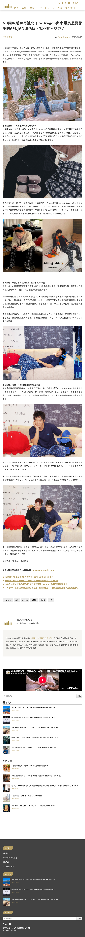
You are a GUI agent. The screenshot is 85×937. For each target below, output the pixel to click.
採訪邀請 (6, 862)
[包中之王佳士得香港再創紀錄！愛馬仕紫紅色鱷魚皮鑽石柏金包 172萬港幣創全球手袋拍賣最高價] (6, 788)
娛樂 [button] (24, 8)
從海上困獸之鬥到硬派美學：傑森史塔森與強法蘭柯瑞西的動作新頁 (35, 737)
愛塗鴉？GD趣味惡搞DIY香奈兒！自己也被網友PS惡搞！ (29, 577)
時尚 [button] (16, 8)
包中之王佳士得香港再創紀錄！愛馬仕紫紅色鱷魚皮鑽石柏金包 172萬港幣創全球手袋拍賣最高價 (45, 786)
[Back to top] (78, 930)
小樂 (50, 600)
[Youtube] (66, 3)
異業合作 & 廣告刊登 (10, 858)
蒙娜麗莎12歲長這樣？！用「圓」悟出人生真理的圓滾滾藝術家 (33, 806)
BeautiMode (64, 37)
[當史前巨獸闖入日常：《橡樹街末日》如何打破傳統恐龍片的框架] (6, 750)
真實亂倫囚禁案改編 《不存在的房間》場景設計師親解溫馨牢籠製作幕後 (37, 776)
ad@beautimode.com (43, 570)
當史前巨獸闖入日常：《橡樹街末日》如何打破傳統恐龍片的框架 (34, 747)
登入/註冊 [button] (70, 8)
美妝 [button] (32, 8)
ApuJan (25, 600)
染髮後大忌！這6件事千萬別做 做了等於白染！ (28, 796)
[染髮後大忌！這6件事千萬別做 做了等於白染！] (6, 798)
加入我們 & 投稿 (8, 867)
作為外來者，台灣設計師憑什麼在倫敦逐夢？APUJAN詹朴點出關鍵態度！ (36, 584)
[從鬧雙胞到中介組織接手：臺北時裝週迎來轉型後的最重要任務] (6, 720)
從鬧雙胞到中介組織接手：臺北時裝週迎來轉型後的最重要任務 (33, 717)
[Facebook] (63, 3)
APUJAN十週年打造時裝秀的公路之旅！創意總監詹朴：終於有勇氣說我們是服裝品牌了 (42, 588)
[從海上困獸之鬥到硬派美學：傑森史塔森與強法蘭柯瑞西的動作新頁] (6, 740)
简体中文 (75, 3)
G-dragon (7, 600)
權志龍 (34, 600)
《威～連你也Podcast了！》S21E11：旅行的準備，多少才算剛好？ (35, 727)
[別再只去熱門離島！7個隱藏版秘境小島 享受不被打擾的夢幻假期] (6, 710)
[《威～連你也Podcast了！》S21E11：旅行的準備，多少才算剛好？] (6, 730)
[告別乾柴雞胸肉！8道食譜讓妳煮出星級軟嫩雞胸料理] (6, 768)
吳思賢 (42, 600)
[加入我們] (70, 3)
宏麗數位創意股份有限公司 (41, 638)
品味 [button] (40, 8)
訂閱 (79, 696)
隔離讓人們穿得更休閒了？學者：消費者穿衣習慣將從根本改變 (31, 580)
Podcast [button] (49, 8)
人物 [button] (60, 8)
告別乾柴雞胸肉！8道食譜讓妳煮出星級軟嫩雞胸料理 (30, 766)
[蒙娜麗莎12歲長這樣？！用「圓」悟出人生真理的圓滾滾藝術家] (6, 808)
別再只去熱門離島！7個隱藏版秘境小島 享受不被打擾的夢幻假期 (34, 707)
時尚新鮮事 (8, 37)
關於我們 (6, 853)
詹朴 (16, 600)
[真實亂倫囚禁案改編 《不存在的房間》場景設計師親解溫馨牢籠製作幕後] (6, 778)
